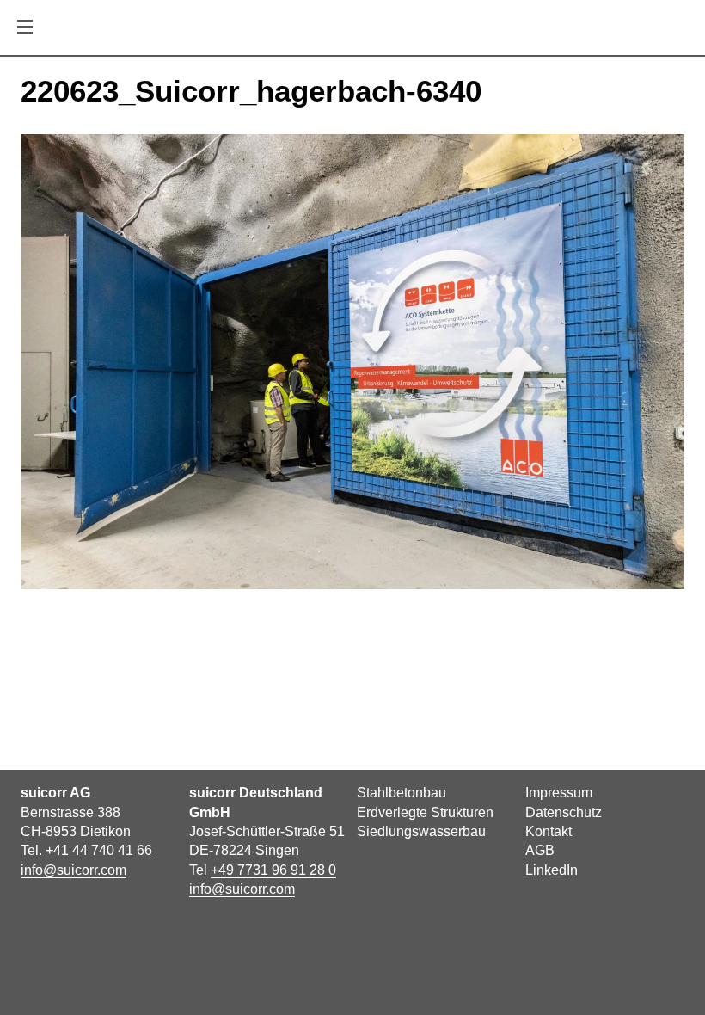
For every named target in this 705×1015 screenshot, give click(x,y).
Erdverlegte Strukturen (425, 812)
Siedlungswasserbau (421, 831)
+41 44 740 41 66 (99, 850)
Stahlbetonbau (401, 792)
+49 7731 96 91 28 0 (273, 870)
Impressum (558, 792)
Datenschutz (563, 812)
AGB (540, 850)
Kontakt (548, 831)
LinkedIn (551, 870)
